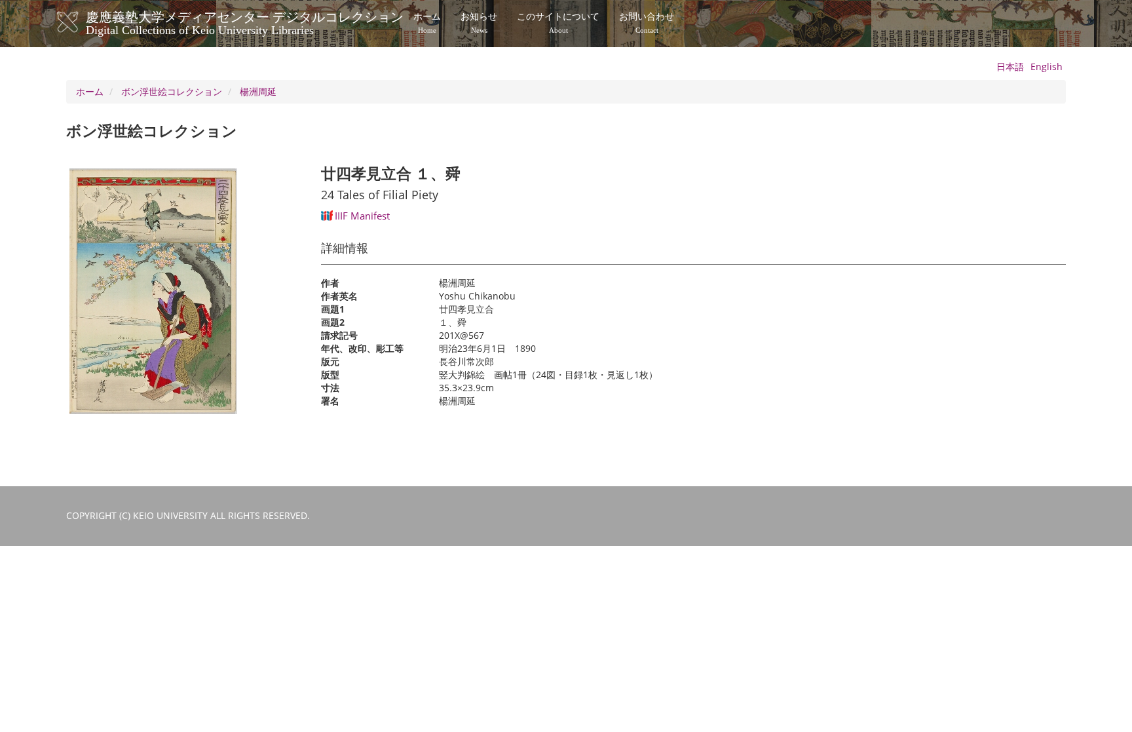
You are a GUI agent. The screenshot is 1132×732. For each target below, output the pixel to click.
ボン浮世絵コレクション (171, 91)
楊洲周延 (258, 91)
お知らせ (479, 23)
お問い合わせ (646, 23)
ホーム (427, 23)
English (1046, 66)
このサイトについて (558, 23)
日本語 (1010, 66)
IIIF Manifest (362, 215)
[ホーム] (81, 22)
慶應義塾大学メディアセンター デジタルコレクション (245, 21)
